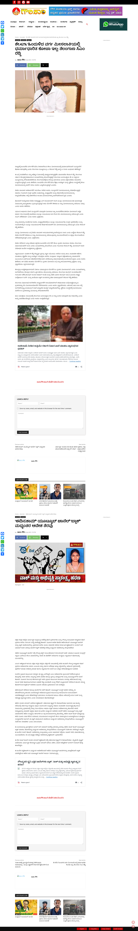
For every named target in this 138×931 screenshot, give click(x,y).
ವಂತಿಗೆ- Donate (118, 929)
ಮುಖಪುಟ (22, 37)
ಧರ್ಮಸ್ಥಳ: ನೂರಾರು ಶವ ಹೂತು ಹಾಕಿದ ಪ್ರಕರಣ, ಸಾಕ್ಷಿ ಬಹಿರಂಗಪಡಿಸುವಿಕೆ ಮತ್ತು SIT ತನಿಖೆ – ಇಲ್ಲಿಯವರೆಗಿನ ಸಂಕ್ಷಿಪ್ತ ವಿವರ (70, 449)
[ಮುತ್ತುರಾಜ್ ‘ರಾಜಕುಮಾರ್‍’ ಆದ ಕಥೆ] (26, 491)
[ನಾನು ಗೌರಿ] (23, 465)
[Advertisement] (50, 131)
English (82, 929)
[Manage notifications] (133, 926)
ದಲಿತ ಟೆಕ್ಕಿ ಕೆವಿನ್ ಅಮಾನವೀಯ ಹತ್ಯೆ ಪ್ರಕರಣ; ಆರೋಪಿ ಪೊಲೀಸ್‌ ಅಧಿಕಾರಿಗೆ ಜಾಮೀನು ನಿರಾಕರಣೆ (48, 503)
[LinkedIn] (2, 35)
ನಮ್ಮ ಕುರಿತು (94, 929)
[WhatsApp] (2, 31)
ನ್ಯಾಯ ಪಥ (20, 487)
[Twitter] (2, 27)
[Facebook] (14, 2)
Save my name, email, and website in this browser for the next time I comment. (46, 408)
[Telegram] (23, 2)
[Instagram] (19, 2)
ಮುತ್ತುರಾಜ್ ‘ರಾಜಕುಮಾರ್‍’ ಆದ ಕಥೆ (24, 501)
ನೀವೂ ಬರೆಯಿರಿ (106, 929)
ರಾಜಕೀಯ (23, 40)
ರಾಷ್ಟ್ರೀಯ (29, 40)
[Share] (2, 43)
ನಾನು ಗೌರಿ (21, 59)
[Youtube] (28, 2)
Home (17, 37)
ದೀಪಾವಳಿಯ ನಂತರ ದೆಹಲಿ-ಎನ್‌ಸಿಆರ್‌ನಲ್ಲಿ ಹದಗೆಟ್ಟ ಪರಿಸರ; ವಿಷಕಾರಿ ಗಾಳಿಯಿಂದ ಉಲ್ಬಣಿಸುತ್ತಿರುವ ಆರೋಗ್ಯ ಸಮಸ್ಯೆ (73, 503)
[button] (87, 24)
